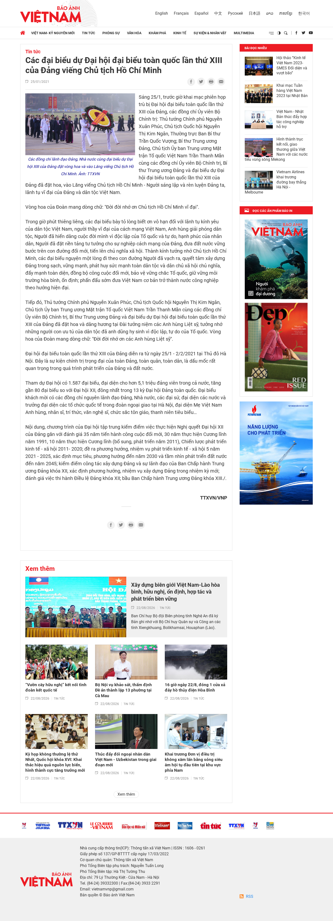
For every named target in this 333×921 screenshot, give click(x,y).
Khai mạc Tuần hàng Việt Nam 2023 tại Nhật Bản (292, 90)
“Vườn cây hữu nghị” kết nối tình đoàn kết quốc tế (56, 687)
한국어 (304, 13)
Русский (235, 13)
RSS (249, 896)
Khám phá (157, 33)
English (161, 13)
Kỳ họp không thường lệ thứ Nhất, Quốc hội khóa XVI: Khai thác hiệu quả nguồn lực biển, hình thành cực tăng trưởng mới (55, 762)
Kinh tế (179, 33)
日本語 (254, 13)
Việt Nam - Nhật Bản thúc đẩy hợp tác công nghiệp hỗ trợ (291, 119)
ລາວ (269, 13)
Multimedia (244, 33)
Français (181, 13)
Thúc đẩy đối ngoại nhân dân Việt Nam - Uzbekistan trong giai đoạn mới (126, 759)
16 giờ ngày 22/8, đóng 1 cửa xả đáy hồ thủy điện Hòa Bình (195, 687)
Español (201, 13)
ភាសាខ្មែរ (285, 13)
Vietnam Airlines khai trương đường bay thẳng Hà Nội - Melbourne (275, 182)
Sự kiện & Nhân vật (210, 33)
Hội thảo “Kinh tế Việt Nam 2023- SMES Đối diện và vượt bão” (291, 65)
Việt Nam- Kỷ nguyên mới (53, 33)
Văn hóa (134, 33)
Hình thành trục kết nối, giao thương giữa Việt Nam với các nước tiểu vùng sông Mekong (276, 149)
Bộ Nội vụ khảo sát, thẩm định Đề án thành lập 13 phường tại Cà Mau (123, 690)
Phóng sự (111, 33)
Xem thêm (40, 568)
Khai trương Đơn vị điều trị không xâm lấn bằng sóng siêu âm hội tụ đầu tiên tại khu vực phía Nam (194, 762)
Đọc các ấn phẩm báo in (272, 211)
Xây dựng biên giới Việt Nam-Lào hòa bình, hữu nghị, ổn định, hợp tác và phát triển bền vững (175, 592)
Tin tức (88, 33)
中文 (218, 13)
